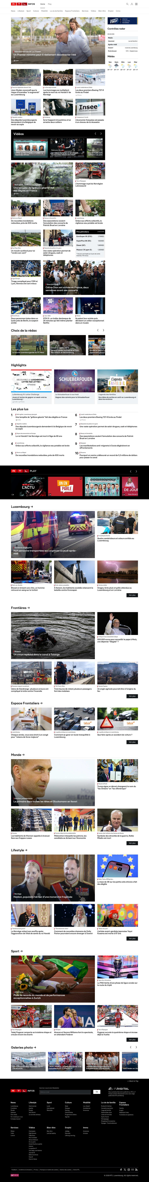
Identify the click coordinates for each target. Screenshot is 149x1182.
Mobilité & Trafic (124, 1112)
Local (48, 1106)
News (13, 11)
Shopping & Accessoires (108, 1121)
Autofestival (86, 1108)
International (50, 1108)
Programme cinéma (70, 1114)
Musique (67, 1108)
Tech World (32, 1112)
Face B (31, 1157)
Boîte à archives (33, 1155)
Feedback (14, 1169)
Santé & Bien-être (106, 1112)
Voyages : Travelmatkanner (109, 1123)
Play (49, 4)
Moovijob (67, 1133)
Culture (36, 11)
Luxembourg (14, 1106)
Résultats (49, 1110)
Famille (121, 1108)
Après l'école (105, 1117)
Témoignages (105, 1119)
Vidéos (93, 11)
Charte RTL (76, 1169)
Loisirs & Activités (106, 1114)
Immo (118, 11)
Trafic (12, 1133)
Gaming (67, 1110)
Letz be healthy (51, 1133)
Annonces (86, 1110)
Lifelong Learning (70, 1135)
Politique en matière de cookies (49, 1169)
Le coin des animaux (35, 1114)
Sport (29, 11)
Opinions (13, 1112)
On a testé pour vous (17, 1117)
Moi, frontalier (33, 1137)
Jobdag (67, 1131)
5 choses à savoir (16, 1119)
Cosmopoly (32, 1131)
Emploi (110, 11)
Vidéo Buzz (32, 1135)
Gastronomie (32, 1106)
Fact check (14, 1114)
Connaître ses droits (107, 1108)
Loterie (13, 1135)
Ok (97, 1092)
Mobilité (44, 11)
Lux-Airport (86, 1106)
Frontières (14, 1108)
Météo (123, 66)
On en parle (32, 1142)
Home (42, 4)
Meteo (12, 1131)
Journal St (32, 1152)
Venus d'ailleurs (33, 1140)
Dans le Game (33, 1159)
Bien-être (102, 11)
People (31, 1110)
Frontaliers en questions (126, 1114)
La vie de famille (56, 11)
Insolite (31, 1108)
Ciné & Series (69, 1112)
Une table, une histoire (35, 1150)
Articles (85, 1133)
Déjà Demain (32, 1133)
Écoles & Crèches (106, 1106)
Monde (13, 1110)
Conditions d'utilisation (25, 1169)
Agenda (67, 1117)
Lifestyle (21, 11)
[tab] (13, 11)
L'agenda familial (106, 1110)
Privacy (36, 1169)
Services (85, 11)
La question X (33, 1148)
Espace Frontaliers (72, 11)
